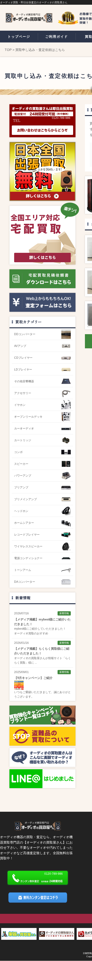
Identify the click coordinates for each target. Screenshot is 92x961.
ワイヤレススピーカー (28, 546)
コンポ (18, 452)
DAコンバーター (24, 581)
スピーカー (21, 464)
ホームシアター (24, 522)
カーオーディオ (24, 428)
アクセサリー (22, 393)
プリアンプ (21, 487)
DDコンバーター (24, 334)
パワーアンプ (22, 475)
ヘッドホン (21, 511)
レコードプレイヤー (27, 534)
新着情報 (22, 597)
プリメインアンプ (25, 499)
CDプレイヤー (23, 357)
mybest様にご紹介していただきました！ (40, 628)
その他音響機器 (24, 381)
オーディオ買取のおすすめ (31, 633)
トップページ (19, 36)
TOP (8, 50)
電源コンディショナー (28, 558)
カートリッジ (22, 440)
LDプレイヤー (23, 369)
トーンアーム (22, 570)
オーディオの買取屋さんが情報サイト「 (39, 658)
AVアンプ (20, 346)
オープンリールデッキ (28, 416)
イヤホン (19, 405)
